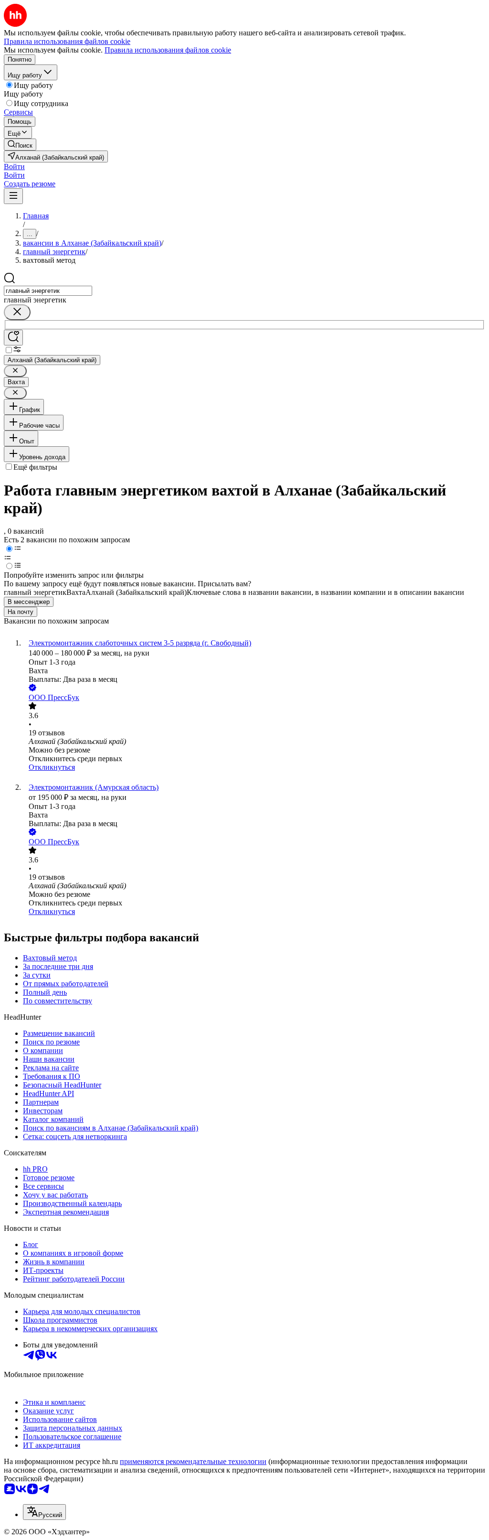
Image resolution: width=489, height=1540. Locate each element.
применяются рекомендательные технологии (193, 1461)
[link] (20, 145)
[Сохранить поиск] (13, 337)
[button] (14, 166)
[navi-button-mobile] (13, 196)
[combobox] (48, 291)
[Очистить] (17, 312)
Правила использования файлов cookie (168, 50)
